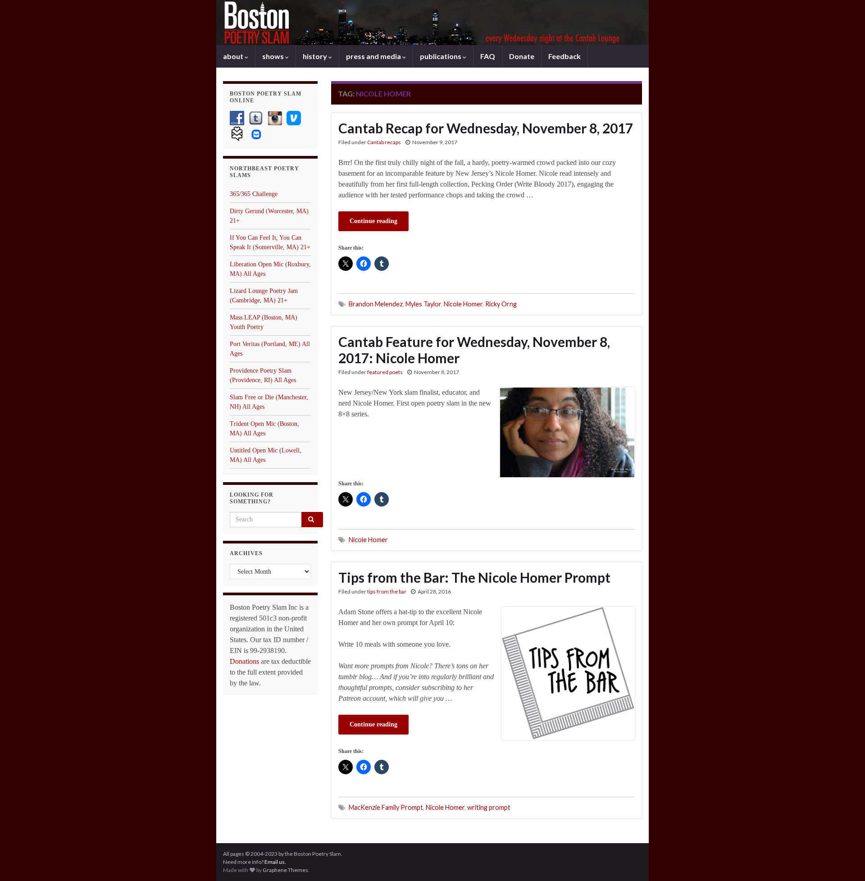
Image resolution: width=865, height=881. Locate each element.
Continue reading (373, 221)
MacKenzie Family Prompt (386, 807)
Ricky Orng (501, 304)
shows (273, 56)
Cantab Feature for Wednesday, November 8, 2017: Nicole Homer (474, 349)
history (315, 56)
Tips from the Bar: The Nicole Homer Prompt (474, 577)
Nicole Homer (463, 304)
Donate (521, 56)
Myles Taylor (423, 304)
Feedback (564, 56)
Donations (244, 661)
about (234, 56)
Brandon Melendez (376, 304)
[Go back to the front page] (432, 22)
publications (441, 56)
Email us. (275, 861)
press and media (374, 56)
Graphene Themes (285, 870)
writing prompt (488, 807)
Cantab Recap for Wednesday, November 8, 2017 (485, 128)
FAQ (487, 56)
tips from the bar (386, 591)
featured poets (385, 372)
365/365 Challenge (254, 194)
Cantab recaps (384, 142)
